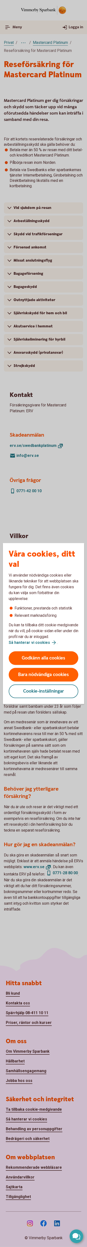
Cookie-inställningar (43, 691)
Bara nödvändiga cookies (43, 675)
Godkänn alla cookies (43, 658)
